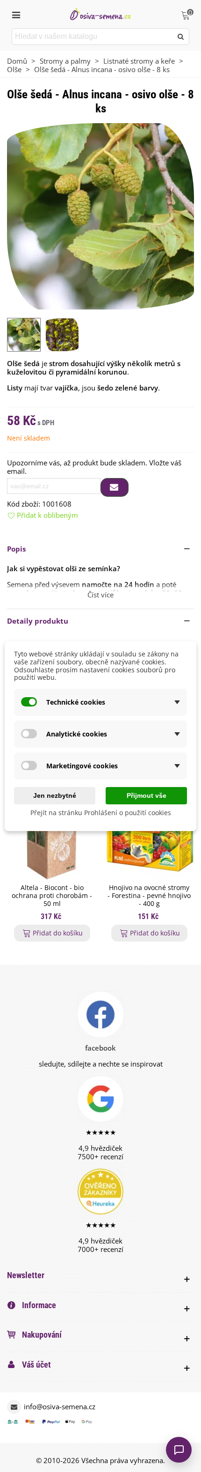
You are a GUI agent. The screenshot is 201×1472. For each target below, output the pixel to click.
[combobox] (92, 36)
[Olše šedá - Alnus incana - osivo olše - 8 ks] (100, 216)
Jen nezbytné (54, 795)
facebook (100, 1047)
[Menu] (16, 14)
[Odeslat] (181, 36)
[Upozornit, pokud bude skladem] (114, 487)
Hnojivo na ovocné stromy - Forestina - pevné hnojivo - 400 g (149, 895)
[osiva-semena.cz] (100, 14)
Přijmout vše (146, 795)
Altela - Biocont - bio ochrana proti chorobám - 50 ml (52, 895)
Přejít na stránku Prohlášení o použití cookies (100, 812)
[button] (100, 548)
